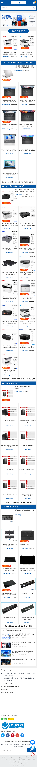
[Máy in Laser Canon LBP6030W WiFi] (27, 291)
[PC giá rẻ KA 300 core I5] (9, 488)
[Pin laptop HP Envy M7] (9, 612)
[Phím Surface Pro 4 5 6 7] (27, 538)
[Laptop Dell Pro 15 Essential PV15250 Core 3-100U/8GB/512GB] (27, 94)
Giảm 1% (24, 269)
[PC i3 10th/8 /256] (9, 415)
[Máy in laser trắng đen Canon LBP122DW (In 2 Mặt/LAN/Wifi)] (18, 197)
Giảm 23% (25, 541)
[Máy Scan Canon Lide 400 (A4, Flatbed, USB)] (9, 267)
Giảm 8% (7, 220)
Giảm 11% (7, 121)
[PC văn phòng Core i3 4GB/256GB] (27, 488)
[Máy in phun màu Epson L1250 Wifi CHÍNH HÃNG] (27, 340)
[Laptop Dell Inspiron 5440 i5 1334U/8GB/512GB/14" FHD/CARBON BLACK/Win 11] (9, 168)
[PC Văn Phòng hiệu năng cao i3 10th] (9, 439)
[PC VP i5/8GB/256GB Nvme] (27, 464)
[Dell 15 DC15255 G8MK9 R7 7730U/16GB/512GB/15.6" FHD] (27, 119)
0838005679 (7, 683)
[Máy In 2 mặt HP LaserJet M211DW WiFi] (27, 316)
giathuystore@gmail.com (11, 686)
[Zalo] (32, 748)
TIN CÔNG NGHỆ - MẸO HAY (13, 630)
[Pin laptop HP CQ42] (27, 587)
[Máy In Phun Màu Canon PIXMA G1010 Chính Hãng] (27, 218)
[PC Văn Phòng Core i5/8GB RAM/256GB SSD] (18, 394)
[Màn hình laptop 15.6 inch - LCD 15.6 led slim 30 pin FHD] (9, 587)
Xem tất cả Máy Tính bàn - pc (18, 502)
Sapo (22, 765)
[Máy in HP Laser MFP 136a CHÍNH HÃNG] (27, 267)
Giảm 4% (7, 400)
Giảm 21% (25, 245)
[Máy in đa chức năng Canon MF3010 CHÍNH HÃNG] (27, 242)
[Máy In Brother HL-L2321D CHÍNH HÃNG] (9, 242)
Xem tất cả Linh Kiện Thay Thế (18, 626)
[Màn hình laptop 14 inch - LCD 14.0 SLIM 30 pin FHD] (27, 563)
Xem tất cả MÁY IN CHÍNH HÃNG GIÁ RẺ (18, 379)
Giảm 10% (25, 48)
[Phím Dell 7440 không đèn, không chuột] (9, 538)
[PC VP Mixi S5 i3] (9, 464)
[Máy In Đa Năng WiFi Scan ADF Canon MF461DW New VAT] (9, 291)
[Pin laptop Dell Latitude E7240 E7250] (27, 612)
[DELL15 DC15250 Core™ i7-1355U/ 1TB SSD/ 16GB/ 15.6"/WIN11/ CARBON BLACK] (9, 94)
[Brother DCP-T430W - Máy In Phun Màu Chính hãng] (9, 316)
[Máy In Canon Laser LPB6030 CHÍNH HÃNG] (9, 365)
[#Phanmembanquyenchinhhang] (18, 20)
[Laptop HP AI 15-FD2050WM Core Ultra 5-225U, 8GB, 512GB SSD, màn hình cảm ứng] (9, 143)
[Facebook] (32, 742)
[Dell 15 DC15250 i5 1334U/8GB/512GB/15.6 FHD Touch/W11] (27, 143)
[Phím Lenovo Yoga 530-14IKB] (18, 517)
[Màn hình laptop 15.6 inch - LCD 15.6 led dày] (9, 563)
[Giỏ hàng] (34, 3)
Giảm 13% (25, 343)
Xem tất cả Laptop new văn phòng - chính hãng (18, 182)
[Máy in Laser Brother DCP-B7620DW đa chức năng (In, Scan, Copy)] (9, 218)
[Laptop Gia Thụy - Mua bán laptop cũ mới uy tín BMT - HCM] (18, 2)
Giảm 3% (8, 48)
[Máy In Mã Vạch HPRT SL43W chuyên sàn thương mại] (9, 340)
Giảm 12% (7, 97)
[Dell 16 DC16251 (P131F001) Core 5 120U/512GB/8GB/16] (18, 73)
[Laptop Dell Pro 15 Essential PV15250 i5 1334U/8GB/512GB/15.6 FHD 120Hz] (9, 119)
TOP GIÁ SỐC (18, 31)
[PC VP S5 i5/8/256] (27, 439)
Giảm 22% (7, 565)
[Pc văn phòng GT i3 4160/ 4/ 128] (27, 415)
